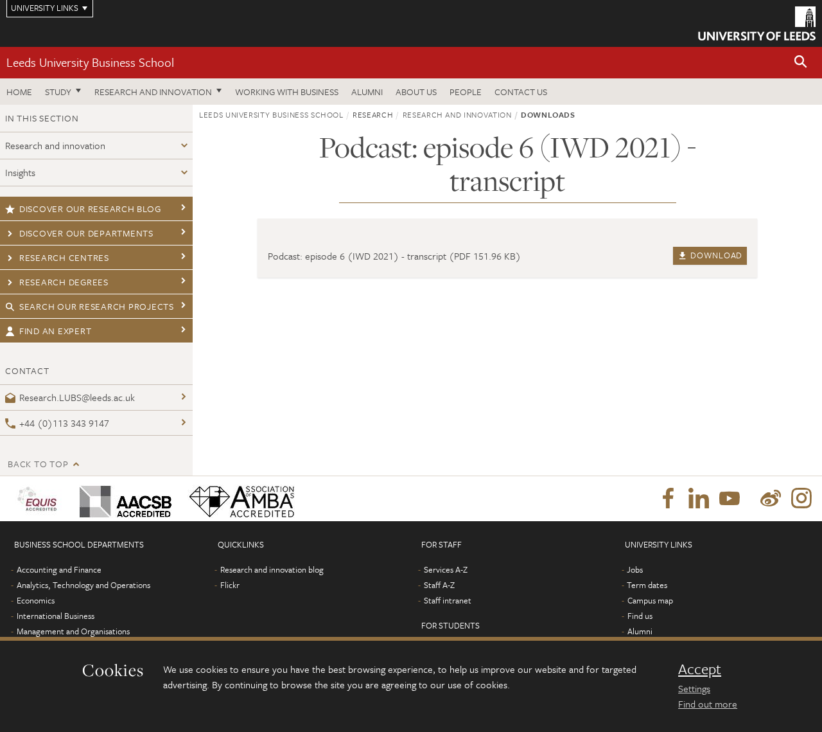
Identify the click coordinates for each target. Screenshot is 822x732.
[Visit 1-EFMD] (39, 498)
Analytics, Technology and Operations (83, 584)
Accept (699, 669)
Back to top (38, 463)
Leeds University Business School (90, 62)
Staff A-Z (439, 584)
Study (58, 91)
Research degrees (64, 282)
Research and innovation (153, 91)
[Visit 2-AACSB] (123, 498)
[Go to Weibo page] (770, 498)
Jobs (635, 569)
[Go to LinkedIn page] (698, 498)
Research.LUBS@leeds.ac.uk (77, 397)
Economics (36, 600)
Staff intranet (447, 600)
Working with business (286, 91)
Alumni (367, 91)
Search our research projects (96, 306)
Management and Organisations (73, 631)
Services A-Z (446, 569)
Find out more (707, 704)
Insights (20, 172)
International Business (55, 615)
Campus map (650, 600)
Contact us (520, 91)
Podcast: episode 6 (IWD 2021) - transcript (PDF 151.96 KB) (394, 256)
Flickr (230, 584)
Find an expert (55, 330)
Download (715, 255)
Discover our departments (86, 233)
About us (416, 91)
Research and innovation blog (272, 569)
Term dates (647, 584)
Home (19, 91)
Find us (639, 615)
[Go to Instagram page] (801, 498)
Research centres (64, 257)
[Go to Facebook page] (668, 498)
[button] (801, 62)
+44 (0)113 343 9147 (64, 423)
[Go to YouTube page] (729, 498)
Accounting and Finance (59, 569)
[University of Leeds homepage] (757, 23)
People (466, 91)
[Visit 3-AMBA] (238, 498)
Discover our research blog (90, 208)
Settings (694, 688)
